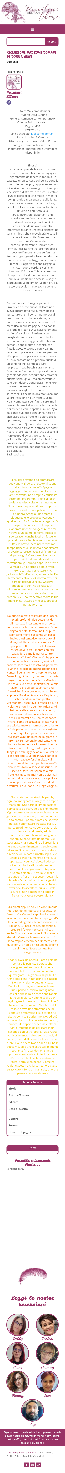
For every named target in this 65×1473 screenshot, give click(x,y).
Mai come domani (42, 133)
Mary (17, 1367)
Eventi (22, 1452)
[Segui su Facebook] (26, 1465)
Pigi (32, 1424)
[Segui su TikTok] (38, 1465)
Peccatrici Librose (13, 94)
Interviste (32, 1452)
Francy (17, 1395)
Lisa (47, 1395)
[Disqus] (32, 1216)
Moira (47, 1338)
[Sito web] (8, 102)
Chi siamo (11, 1452)
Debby (18, 1338)
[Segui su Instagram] (32, 1465)
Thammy (47, 1367)
